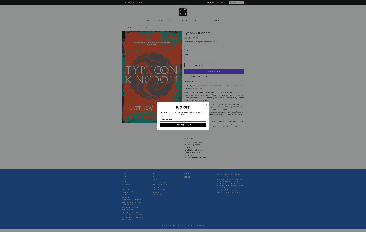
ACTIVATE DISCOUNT (183, 125)
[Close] (206, 104)
